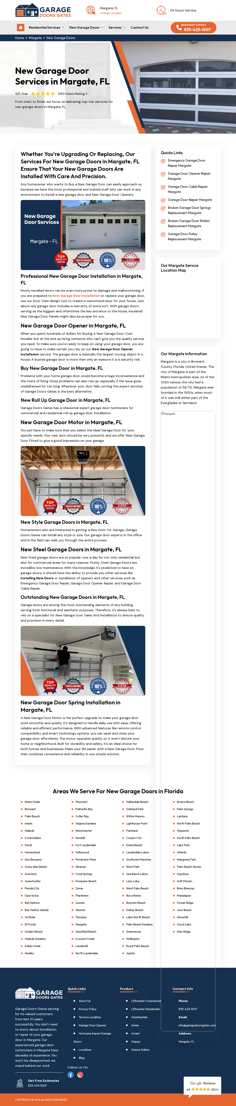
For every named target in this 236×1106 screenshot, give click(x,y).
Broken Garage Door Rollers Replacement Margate (189, 223)
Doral (28, 845)
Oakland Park (135, 809)
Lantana (182, 816)
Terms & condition (90, 1017)
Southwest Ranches (138, 859)
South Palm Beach (188, 838)
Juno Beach (184, 910)
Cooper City (134, 838)
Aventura (31, 874)
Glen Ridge (184, 931)
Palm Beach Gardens (139, 924)
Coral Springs (83, 874)
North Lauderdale (86, 953)
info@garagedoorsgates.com (197, 1025)
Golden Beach (34, 931)
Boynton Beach (135, 903)
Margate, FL (186, 1041)
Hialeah (29, 830)
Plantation (81, 895)
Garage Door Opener (92, 1025)
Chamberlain (139, 1017)
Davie (79, 888)
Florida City (32, 888)
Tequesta (183, 830)
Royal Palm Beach (137, 946)
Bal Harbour (32, 903)
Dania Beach (134, 845)
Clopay (135, 1041)
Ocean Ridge (185, 903)
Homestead (32, 852)
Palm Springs (185, 809)
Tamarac (81, 917)
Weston (80, 910)
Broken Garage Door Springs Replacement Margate (189, 210)
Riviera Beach (185, 802)
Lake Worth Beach (138, 917)
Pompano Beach (85, 881)
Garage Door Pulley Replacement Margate (184, 236)
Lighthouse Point (136, 823)
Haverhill (182, 917)
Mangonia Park (186, 859)
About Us (85, 1001)
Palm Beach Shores (189, 866)
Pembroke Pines (85, 859)
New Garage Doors (84, 27)
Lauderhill (81, 946)
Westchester (83, 830)
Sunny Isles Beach (36, 866)
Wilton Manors (135, 816)
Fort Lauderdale (85, 845)
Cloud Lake (184, 924)
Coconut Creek (85, 939)
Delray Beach (134, 910)
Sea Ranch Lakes (137, 874)
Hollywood (82, 852)
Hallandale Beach (137, 802)
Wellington (133, 939)
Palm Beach (32, 816)
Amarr (135, 1033)
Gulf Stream (184, 881)
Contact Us (139, 27)
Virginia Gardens (85, 823)
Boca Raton (133, 895)
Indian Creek (33, 946)
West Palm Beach (137, 888)
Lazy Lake (132, 881)
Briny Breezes (185, 888)
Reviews (209, 1083)
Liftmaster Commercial (146, 1001)
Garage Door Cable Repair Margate (188, 189)
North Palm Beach (188, 823)
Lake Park (183, 845)
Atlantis (182, 852)
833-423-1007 (188, 1009)
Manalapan (184, 895)
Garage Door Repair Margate (190, 200)
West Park (133, 866)
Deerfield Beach (85, 931)
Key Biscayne (33, 859)
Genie (135, 1025)
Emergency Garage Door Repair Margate (186, 163)
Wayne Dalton (140, 1049)
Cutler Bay (82, 816)
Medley (29, 953)
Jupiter (130, 953)
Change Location (111, 13)
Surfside (30, 917)
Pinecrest (81, 802)
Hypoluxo (183, 874)
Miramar (80, 866)
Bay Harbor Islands (37, 910)
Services (115, 27)
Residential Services (44, 27)
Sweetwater (33, 881)
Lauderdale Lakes (137, 852)
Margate (35, 38)
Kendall (80, 838)
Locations (85, 1049)
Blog (81, 1058)
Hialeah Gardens (35, 939)
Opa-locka (32, 895)
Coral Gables (33, 838)
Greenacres (133, 931)
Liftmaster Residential (145, 1009)
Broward (30, 809)
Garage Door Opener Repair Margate (189, 176)
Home (19, 38)
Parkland (132, 830)
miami (28, 823)
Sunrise (80, 903)
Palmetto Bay (84, 809)
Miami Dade (32, 802)
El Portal (30, 924)
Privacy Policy (87, 1009)
